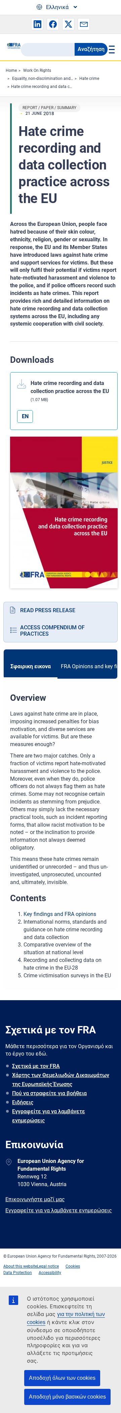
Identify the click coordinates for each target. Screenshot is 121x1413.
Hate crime (89, 78)
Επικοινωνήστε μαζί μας (35, 1199)
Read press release (47, 610)
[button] (37, 24)
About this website (20, 1266)
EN (25, 416)
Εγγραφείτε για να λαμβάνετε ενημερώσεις (48, 1116)
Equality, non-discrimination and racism (48, 78)
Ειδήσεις (22, 1102)
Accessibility (50, 1272)
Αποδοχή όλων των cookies (62, 1378)
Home (11, 70)
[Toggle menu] (111, 49)
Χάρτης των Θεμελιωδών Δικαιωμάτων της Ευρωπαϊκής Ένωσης (60, 1079)
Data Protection (17, 1272)
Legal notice (48, 1266)
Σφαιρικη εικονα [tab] (30, 666)
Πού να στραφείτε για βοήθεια (49, 1093)
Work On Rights (37, 70)
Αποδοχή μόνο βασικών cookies (67, 1397)
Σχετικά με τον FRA (36, 1066)
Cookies (73, 1266)
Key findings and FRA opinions (60, 914)
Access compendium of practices (52, 630)
